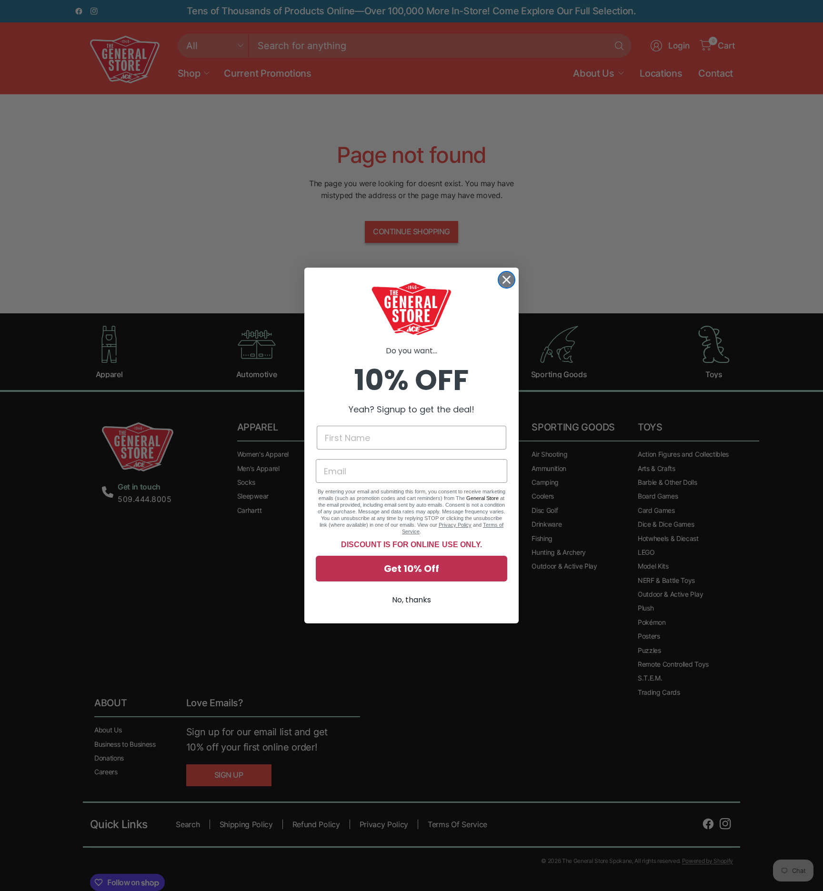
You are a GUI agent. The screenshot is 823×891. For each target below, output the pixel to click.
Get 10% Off (411, 568)
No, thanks (411, 599)
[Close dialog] (506, 279)
